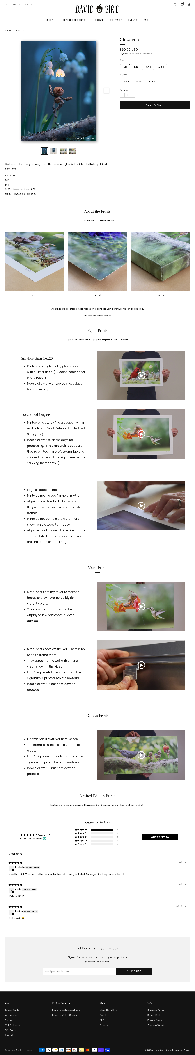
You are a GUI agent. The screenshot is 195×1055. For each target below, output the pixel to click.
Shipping (124, 53)
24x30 (161, 67)
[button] (81, 830)
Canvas (153, 81)
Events (132, 19)
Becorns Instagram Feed (66, 1010)
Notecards (11, 1015)
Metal (139, 81)
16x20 (148, 67)
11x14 (136, 67)
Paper (126, 81)
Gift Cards (10, 1030)
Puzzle (8, 1020)
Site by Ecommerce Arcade (178, 1050)
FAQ (146, 19)
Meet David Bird (108, 1010)
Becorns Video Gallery (64, 1015)
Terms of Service (157, 1025)
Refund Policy (155, 1015)
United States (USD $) (17, 4)
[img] (15, 862)
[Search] (175, 4)
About (99, 19)
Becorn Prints (12, 1010)
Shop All (9, 1035)
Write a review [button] (160, 837)
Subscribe (134, 971)
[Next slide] (106, 90)
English (29, 1050)
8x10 (125, 67)
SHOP (49, 19)
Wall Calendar (12, 1025)
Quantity (124, 90)
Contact (116, 19)
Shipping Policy (155, 1010)
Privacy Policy (154, 1020)
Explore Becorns (74, 19)
